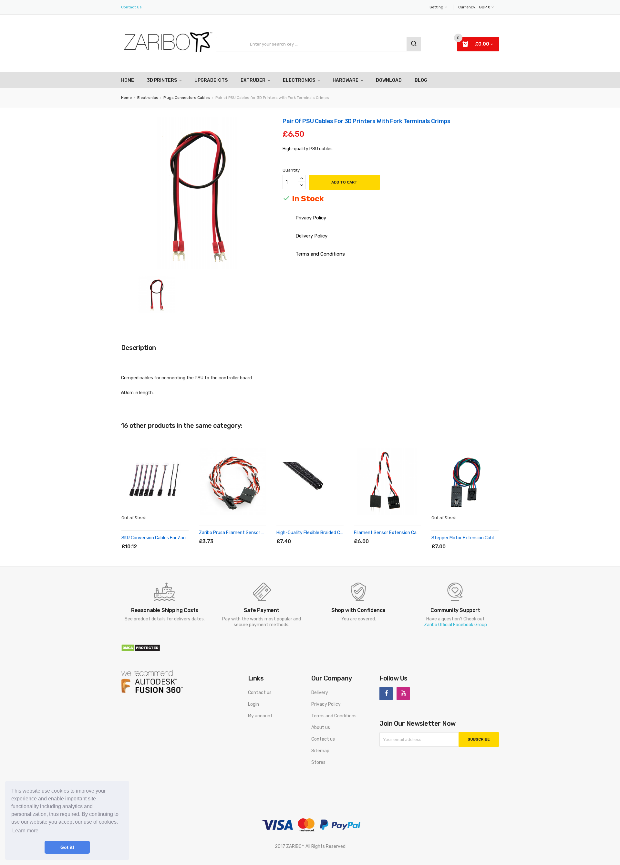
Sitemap (320, 751)
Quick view (168, 539)
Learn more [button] (25, 830)
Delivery (319, 692)
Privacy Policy (326, 704)
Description (138, 348)
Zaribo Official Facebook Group (455, 625)
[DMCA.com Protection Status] (140, 647)
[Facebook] (386, 693)
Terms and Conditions (333, 716)
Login (253, 704)
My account (260, 716)
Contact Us (131, 7)
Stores (318, 762)
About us (320, 727)
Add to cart (344, 182)
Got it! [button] (67, 847)
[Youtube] (403, 693)
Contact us (260, 692)
